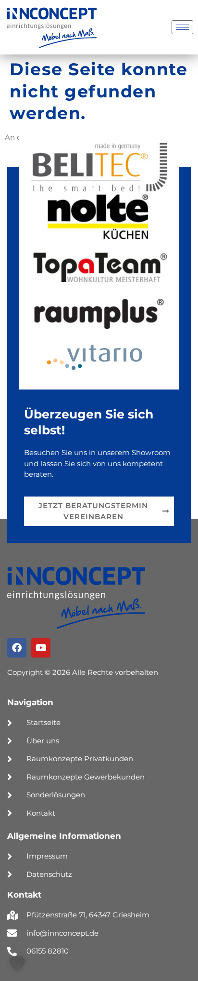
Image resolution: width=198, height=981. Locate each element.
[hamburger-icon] (182, 27)
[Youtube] (40, 648)
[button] (17, 963)
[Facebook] (16, 648)
